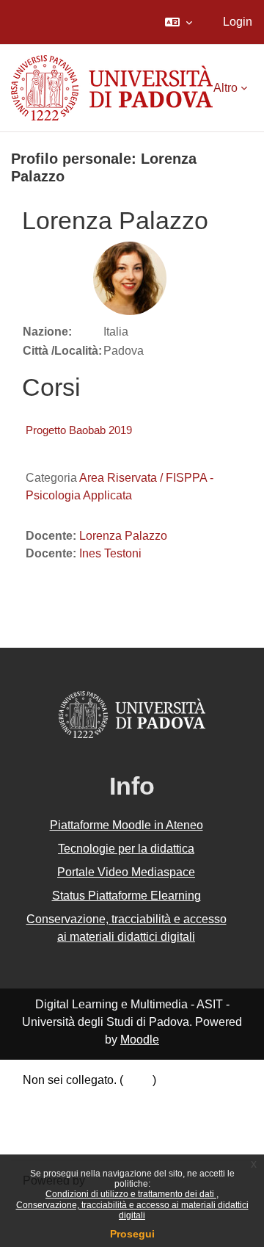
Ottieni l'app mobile (72, 1138)
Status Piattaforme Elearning (126, 895)
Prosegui (132, 1234)
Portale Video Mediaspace (126, 872)
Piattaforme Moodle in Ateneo (126, 825)
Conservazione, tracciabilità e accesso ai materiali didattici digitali (132, 1210)
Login (237, 21)
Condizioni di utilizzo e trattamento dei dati (130, 1194)
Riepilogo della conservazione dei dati (122, 1100)
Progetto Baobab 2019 (79, 430)
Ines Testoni (110, 553)
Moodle (139, 1039)
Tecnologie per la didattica (126, 848)
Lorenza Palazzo (123, 535)
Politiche (45, 1119)
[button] (178, 22)
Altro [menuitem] (225, 88)
